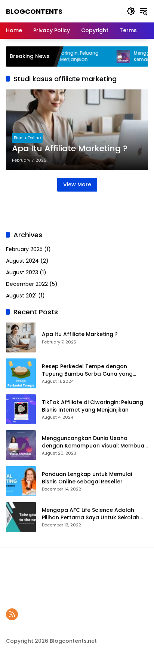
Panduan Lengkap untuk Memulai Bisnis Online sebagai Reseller (87, 478)
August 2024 (22, 261)
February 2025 (24, 249)
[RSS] (12, 614)
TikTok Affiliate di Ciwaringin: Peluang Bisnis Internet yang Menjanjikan (92, 406)
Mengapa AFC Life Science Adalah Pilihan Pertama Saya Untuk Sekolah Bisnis (90, 514)
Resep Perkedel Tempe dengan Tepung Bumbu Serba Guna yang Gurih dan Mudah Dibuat (87, 370)
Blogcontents (34, 11)
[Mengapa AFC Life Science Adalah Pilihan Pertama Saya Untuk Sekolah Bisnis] (21, 517)
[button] (130, 11)
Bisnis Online (27, 138)
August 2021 (21, 295)
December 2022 (27, 284)
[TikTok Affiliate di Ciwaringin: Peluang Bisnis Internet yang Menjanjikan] (21, 409)
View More (77, 184)
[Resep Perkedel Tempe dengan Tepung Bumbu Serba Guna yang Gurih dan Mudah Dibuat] (21, 373)
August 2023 (22, 272)
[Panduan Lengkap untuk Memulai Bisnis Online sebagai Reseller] (21, 481)
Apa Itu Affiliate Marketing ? (69, 148)
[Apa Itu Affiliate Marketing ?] (21, 337)
